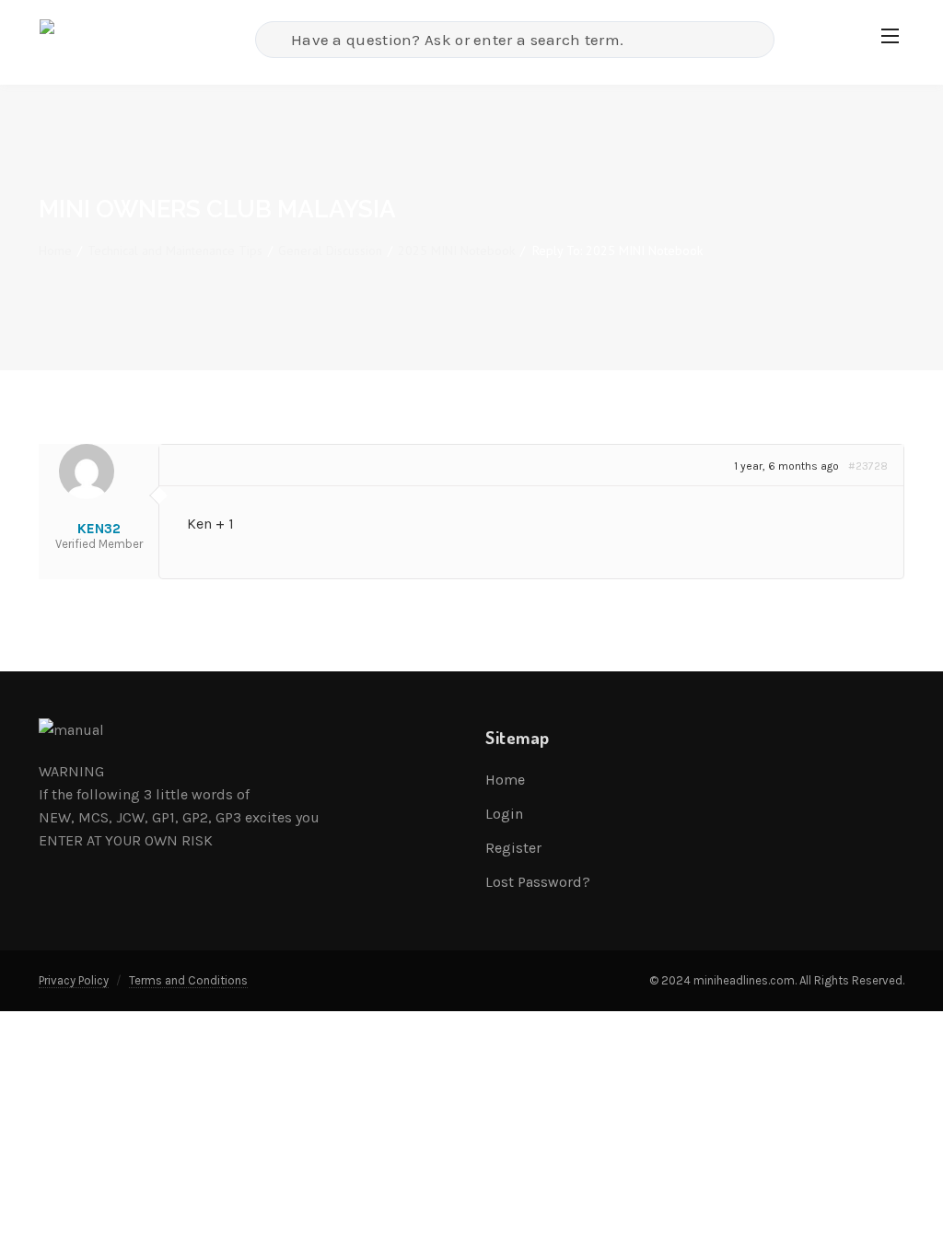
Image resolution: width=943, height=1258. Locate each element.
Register (513, 847)
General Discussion (330, 250)
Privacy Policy (74, 980)
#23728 (868, 466)
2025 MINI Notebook (456, 250)
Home (55, 250)
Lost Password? (537, 882)
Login (504, 813)
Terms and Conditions (188, 980)
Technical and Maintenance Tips (174, 250)
